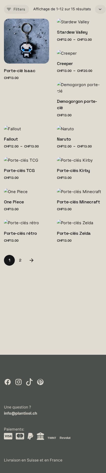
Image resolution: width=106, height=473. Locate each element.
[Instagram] (19, 384)
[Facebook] (8, 384)
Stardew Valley (72, 32)
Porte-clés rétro (20, 233)
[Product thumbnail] (26, 41)
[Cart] (93, 13)
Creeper (65, 63)
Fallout (11, 139)
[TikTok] (30, 384)
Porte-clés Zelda (74, 233)
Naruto (64, 139)
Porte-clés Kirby (73, 170)
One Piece (14, 202)
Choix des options (73, 44)
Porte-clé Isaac (19, 70)
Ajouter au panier (19, 82)
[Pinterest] (40, 384)
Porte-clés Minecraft (78, 202)
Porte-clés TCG (19, 170)
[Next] (31, 260)
